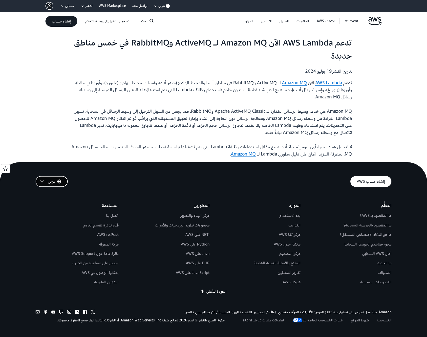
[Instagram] (69, 312)
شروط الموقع (360, 320)
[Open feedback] (5, 168)
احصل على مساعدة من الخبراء (95, 263)
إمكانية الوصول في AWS (100, 273)
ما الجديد (384, 263)
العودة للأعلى (216, 291)
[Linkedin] (77, 312)
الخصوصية (384, 320)
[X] (93, 312)
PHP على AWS (198, 263)
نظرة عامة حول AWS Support (95, 254)
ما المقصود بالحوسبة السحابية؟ (367, 225)
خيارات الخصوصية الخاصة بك (322, 320)
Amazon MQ (294, 83)
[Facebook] (85, 312)
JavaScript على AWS (193, 273)
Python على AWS (195, 244)
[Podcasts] (45, 312)
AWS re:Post (108, 235)
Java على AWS (198, 254)
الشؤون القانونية (106, 282)
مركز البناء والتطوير (195, 216)
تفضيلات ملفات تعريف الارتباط (263, 320)
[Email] (38, 312)
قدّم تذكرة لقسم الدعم (101, 225)
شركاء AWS (291, 282)
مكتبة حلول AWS (287, 244)
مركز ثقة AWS (289, 235)
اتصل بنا (112, 216)
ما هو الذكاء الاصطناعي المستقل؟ (365, 235)
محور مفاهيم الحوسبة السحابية (367, 244)
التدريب (294, 225)
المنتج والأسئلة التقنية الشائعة (277, 263)
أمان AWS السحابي (376, 254)
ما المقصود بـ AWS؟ (375, 216)
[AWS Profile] (49, 6)
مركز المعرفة (109, 244)
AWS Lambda (328, 83)
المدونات (384, 273)
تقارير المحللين (289, 273)
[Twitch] (61, 312)
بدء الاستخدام (289, 216)
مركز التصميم (289, 254)
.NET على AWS (197, 235)
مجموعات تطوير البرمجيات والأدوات (182, 225)
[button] (326, 21)
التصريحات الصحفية (375, 282)
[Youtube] (53, 312)
